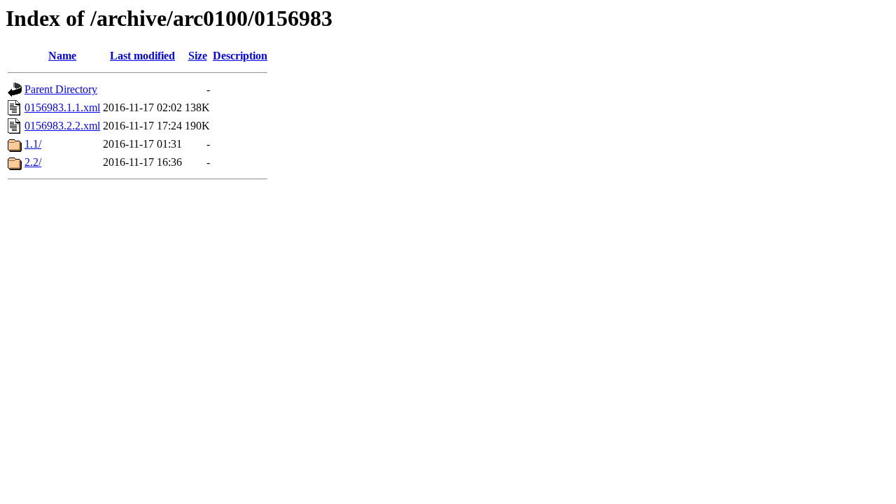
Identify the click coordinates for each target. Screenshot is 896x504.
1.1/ (32, 144)
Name (62, 56)
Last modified (142, 56)
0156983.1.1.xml (62, 107)
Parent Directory (60, 89)
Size (197, 56)
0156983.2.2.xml (62, 126)
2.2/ (32, 162)
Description (240, 56)
